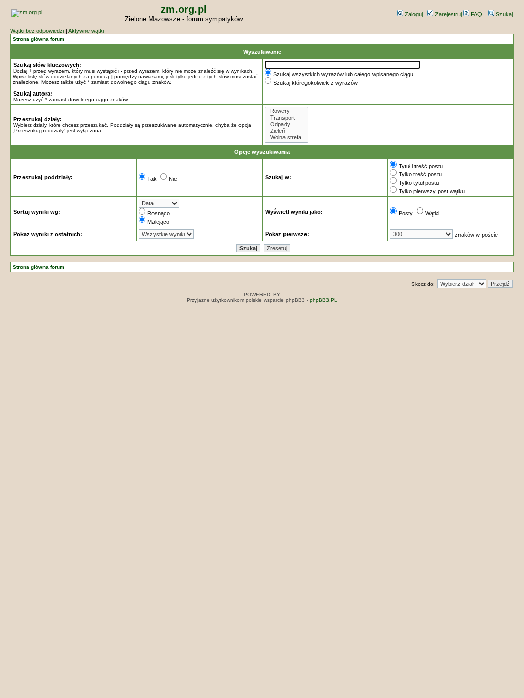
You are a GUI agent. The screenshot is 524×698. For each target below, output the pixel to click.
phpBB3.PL (323, 300)
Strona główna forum (38, 39)
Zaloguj (413, 14)
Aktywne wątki (86, 31)
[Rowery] (286, 111)
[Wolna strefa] (286, 137)
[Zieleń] (286, 131)
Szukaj (503, 14)
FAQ (475, 14)
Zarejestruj (447, 14)
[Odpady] (286, 124)
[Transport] (286, 117)
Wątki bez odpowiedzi (37, 31)
